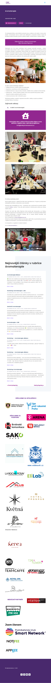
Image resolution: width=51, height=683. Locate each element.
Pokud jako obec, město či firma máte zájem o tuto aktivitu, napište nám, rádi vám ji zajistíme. (25, 122)
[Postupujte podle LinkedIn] (29, 674)
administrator (12, 276)
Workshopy (34, 308)
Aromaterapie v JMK (13, 322)
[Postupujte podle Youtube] (27, 674)
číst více (10, 286)
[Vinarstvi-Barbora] (14, 528)
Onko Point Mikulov (36, 276)
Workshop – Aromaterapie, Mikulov (17, 338)
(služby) (11, 207)
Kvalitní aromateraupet (17, 107)
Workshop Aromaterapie (14, 369)
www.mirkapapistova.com (20, 217)
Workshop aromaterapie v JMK (16, 290)
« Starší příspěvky (12, 385)
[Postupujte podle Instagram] (24, 674)
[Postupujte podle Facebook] (21, 674)
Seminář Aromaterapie (14, 306)
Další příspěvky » (39, 385)
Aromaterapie (27, 276)
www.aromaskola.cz (12, 225)
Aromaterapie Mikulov (13, 275)
